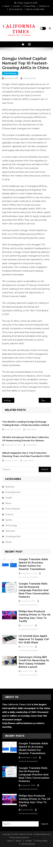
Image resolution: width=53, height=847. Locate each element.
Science (9, 514)
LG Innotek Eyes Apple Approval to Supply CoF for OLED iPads (34, 639)
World (8, 542)
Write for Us (44, 6)
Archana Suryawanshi (28, 577)
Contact (16, 6)
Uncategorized (13, 536)
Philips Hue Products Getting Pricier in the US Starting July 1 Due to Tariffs (34, 616)
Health (8, 497)
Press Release (10, 73)
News (8, 503)
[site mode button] (43, 28)
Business (9, 486)
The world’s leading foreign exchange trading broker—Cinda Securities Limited (25, 423)
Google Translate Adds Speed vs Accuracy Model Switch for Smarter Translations (33, 564)
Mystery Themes (36, 837)
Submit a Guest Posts (35, 9)
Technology (11, 525)
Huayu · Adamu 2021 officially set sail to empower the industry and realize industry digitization (10, 400)
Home (9, 841)
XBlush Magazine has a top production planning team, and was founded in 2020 (26, 455)
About (7, 6)
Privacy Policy (30, 6)
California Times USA (19, 704)
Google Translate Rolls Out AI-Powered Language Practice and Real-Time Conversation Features (34, 590)
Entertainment (13, 492)
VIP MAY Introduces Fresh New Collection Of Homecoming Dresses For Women (25, 439)
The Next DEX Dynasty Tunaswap (46, 400)
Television (10, 531)
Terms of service (15, 9)
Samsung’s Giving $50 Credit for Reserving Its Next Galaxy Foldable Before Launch (34, 662)
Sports (8, 520)
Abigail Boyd (29, 78)
